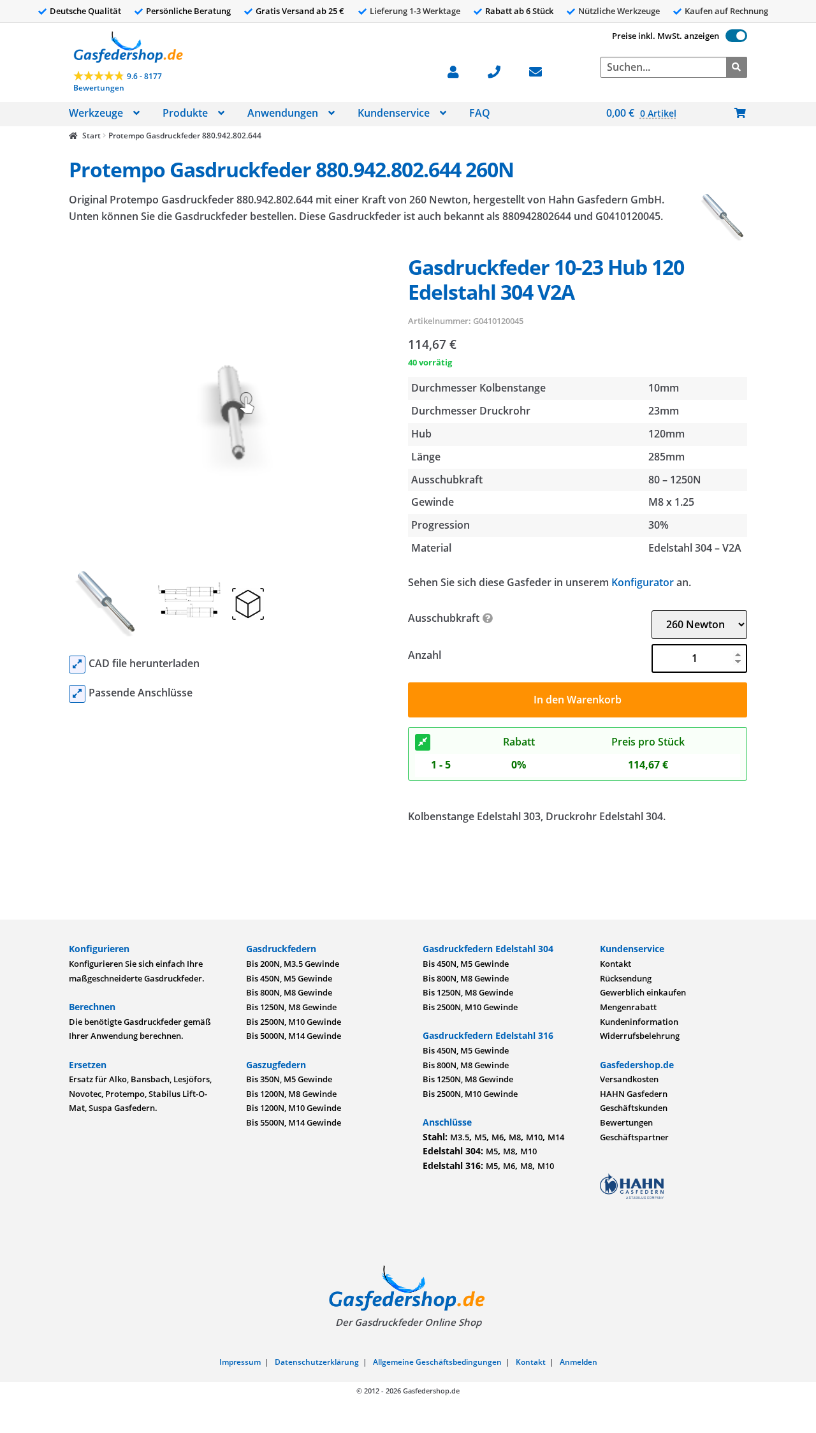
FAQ (479, 113)
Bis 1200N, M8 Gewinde (291, 1093)
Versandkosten (629, 1079)
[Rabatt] (422, 742)
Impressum (240, 1361)
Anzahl (424, 655)
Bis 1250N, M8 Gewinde (291, 1007)
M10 (534, 1137)
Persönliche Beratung (188, 11)
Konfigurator (642, 582)
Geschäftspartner (634, 1137)
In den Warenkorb (578, 700)
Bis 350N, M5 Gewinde (289, 1079)
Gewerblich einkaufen (643, 992)
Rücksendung (626, 978)
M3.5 (459, 1137)
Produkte (185, 113)
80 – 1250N (674, 480)
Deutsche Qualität (85, 11)
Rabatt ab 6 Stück (519, 11)
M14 (556, 1137)
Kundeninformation (639, 1021)
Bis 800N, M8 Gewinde (289, 992)
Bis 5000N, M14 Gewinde (293, 1035)
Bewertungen (626, 1122)
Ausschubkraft (443, 618)
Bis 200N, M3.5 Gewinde (292, 963)
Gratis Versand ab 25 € (300, 11)
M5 (480, 1137)
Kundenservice (394, 113)
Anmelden (578, 1361)
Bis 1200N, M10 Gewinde (293, 1107)
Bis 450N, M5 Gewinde (289, 978)
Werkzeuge (96, 113)
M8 (515, 1137)
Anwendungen (282, 113)
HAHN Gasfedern (633, 1093)
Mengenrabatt (628, 1007)
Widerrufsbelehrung (640, 1035)
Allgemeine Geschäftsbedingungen (437, 1361)
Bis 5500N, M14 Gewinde (293, 1122)
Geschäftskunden (633, 1107)
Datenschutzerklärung (317, 1361)
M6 (498, 1137)
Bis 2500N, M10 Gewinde (293, 1021)
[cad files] (77, 664)
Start (91, 135)
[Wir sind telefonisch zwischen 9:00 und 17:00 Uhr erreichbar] (500, 70)
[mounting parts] (77, 694)
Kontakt (615, 963)
